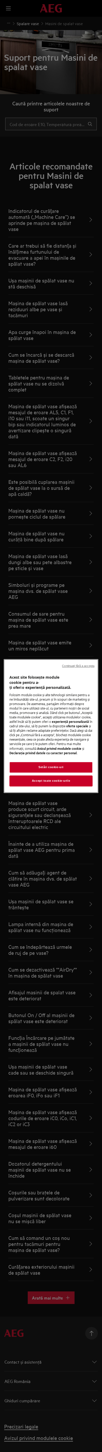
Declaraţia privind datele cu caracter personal (43, 753)
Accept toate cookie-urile (51, 780)
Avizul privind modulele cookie (59, 749)
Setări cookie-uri (51, 767)
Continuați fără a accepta (78, 665)
